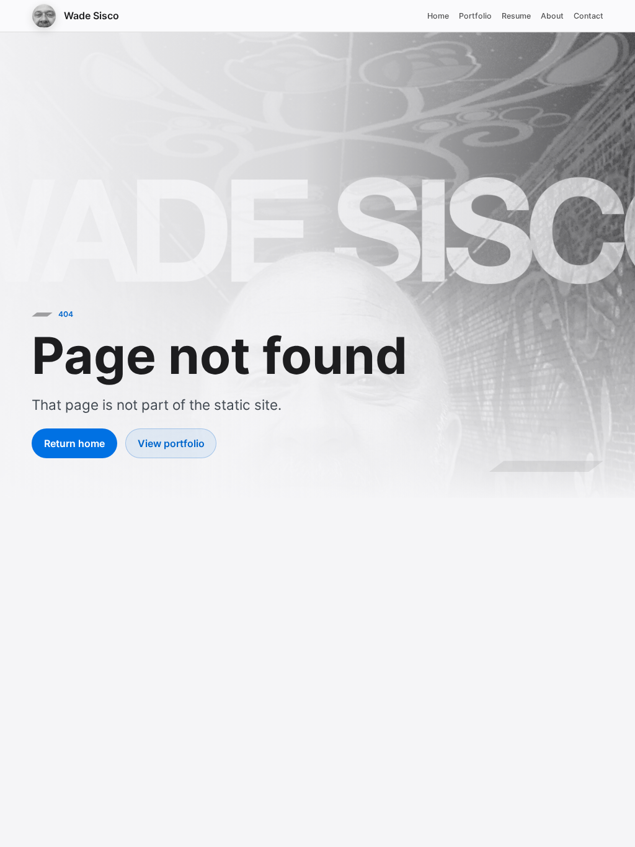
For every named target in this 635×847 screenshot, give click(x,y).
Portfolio (475, 15)
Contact (588, 15)
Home (438, 15)
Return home (74, 443)
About (552, 15)
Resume (516, 15)
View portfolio (171, 443)
